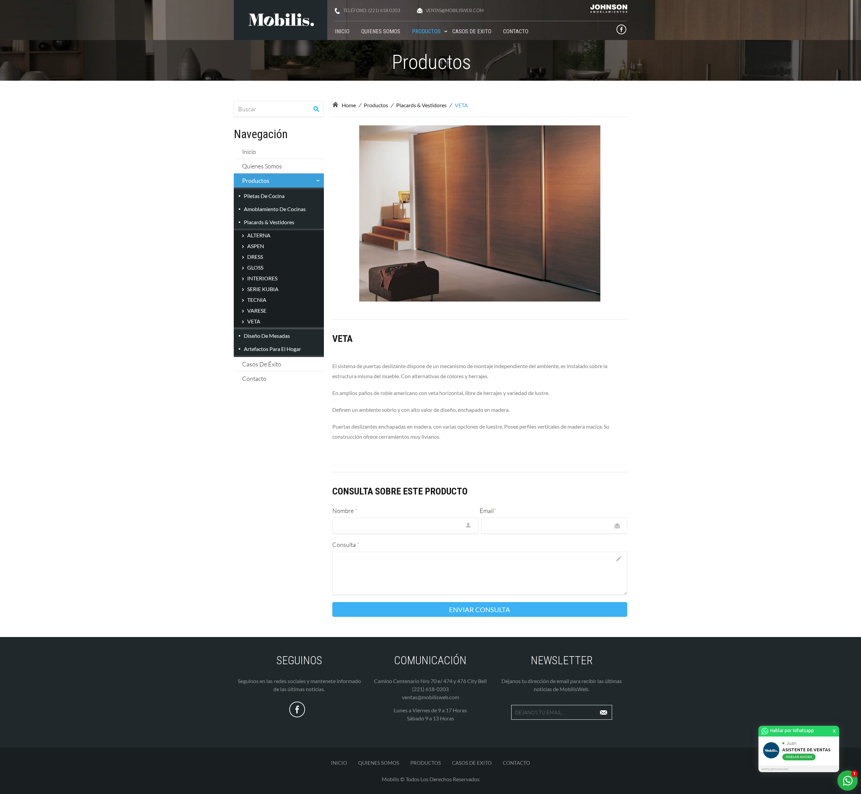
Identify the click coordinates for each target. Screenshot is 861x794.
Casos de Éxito (261, 364)
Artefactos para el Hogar (272, 349)
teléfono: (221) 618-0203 (371, 10)
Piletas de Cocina (264, 196)
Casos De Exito (471, 31)
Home (349, 105)
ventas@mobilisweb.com (455, 10)
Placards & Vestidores (269, 222)
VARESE (256, 310)
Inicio (342, 31)
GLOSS (255, 267)
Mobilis (390, 779)
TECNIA (256, 299)
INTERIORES (262, 278)
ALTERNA (258, 235)
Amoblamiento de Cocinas (275, 209)
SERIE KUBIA (262, 289)
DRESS (255, 256)
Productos (426, 31)
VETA (253, 321)
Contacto (515, 31)
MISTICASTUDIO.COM (775, 769)
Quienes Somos (380, 31)
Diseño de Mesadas (267, 335)
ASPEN (255, 246)
